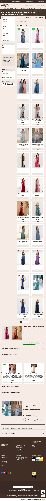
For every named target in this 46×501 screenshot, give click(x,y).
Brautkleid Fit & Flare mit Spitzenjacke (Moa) (12, 373)
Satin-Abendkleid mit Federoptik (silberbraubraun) (37, 120)
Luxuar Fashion (5, 35)
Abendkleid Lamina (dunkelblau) (37, 314)
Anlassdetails (4, 52)
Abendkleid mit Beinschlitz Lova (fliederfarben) (37, 44)
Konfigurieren (23, 499)
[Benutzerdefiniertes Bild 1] (34, 475)
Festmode (4, 17)
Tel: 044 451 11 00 (4, 1)
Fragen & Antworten (4, 461)
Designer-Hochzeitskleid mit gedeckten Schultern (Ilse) (33, 373)
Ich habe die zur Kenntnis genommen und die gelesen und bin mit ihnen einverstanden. (23, 490)
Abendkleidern (39, 330)
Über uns (3, 458)
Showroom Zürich (4, 457)
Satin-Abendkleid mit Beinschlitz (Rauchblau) (37, 145)
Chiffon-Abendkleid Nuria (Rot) (23, 193)
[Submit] (31, 487)
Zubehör (4, 28)
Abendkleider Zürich (6, 38)
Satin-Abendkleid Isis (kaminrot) (23, 217)
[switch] (43, 496)
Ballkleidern (28, 332)
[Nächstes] (44, 372)
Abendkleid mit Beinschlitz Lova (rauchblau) (23, 44)
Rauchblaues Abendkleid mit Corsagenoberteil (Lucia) (37, 95)
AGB (27, 490)
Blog (33, 445)
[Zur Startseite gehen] (6, 5)
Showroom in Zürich (36, 21)
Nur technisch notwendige (31, 499)
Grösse (3, 45)
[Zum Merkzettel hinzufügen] (28, 42)
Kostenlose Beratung (16, 1)
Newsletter (33, 446)
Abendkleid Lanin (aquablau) (37, 290)
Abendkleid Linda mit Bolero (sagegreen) (23, 242)
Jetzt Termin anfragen (33, 344)
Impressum (3, 465)
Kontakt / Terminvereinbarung (36, 441)
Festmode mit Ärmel (6, 40)
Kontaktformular (9, 77)
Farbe (3, 47)
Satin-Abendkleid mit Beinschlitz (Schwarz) (23, 169)
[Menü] (44, 490)
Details (23, 75)
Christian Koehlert (5, 33)
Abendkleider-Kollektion (26, 344)
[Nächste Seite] (26, 25)
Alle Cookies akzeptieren (41, 499)
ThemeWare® (31, 496)
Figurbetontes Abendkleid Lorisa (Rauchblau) (23, 120)
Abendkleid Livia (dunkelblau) (23, 314)
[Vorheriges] (1, 372)
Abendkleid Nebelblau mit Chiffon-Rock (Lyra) (37, 69)
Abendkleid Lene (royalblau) (23, 290)
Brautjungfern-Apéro (35, 442)
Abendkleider (5, 19)
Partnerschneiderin (16, 428)
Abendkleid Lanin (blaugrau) (37, 241)
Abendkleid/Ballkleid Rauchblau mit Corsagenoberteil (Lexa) (23, 95)
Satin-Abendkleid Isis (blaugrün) (37, 217)
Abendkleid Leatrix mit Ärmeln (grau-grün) (23, 145)
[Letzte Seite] (28, 25)
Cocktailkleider (5, 21)
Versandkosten (21, 495)
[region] (23, 372)
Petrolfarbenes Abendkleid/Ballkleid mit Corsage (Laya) (23, 71)
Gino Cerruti (24, 343)
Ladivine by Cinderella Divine (7, 31)
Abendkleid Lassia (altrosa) (37, 193)
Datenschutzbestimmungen (5, 462)
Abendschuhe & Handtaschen (7, 24)
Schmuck (4, 26)
